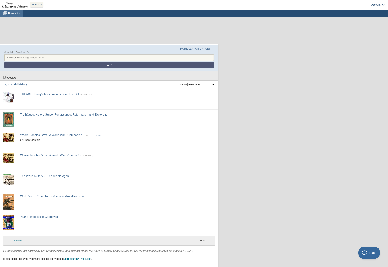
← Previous (16, 240)
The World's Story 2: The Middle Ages (44, 176)
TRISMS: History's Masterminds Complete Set (49, 94)
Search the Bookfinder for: (17, 52)
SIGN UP (37, 4)
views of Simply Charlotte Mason (112, 251)
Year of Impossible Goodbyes (39, 217)
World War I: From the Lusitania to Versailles (48, 196)
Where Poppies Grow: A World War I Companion (51, 135)
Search (109, 65)
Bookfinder (14, 13)
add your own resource (77, 259)
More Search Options (195, 48)
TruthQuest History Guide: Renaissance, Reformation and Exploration (64, 114)
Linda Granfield (31, 139)
